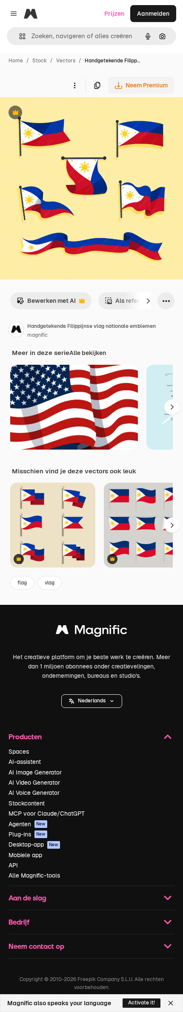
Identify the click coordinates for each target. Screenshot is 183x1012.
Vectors (65, 60)
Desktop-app (33, 844)
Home (16, 60)
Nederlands (92, 700)
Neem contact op (36, 946)
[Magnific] (91, 631)
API (13, 865)
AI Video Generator (34, 782)
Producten (25, 736)
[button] (91, 701)
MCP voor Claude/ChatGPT (47, 813)
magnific (37, 335)
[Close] (171, 1003)
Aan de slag (27, 897)
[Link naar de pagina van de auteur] (16, 331)
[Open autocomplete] (19, 36)
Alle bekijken (87, 353)
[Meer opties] (74, 85)
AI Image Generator (35, 772)
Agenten (27, 824)
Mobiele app (25, 855)
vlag (49, 582)
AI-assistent (25, 762)
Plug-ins (27, 834)
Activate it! (141, 1002)
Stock (39, 60)
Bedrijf (19, 921)
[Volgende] (148, 300)
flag (22, 582)
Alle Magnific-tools (34, 875)
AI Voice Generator (34, 793)
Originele (56, 113)
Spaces (19, 751)
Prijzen (114, 13)
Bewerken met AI (46, 303)
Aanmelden (153, 13)
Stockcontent (27, 803)
